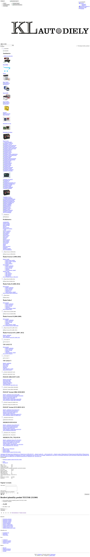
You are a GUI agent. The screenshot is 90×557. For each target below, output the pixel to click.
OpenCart (40, 554)
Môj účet (4, 547)
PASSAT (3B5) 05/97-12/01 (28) (66, 455)
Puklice (4, 245)
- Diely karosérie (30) (47, 454)
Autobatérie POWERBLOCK (9, 183)
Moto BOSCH (6, 84)
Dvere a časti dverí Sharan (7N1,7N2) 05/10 (11, 441)
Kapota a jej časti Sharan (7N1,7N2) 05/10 (11, 442)
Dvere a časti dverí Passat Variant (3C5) (10, 410)
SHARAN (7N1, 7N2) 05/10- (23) (34, 456)
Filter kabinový (8, 274)
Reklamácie (5, 533)
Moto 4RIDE (5, 64)
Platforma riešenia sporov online (9, 527)
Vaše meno (2, 485)
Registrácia (84, 4)
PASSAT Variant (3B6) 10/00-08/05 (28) (81, 455)
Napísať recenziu (22, 512)
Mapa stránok (5, 534)
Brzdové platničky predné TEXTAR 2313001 (12, 452)
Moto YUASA (6, 141)
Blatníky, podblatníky (9, 320)
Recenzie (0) (5, 462)
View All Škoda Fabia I (7, 309)
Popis (4, 461)
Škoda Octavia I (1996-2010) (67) (27, 454)
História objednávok (7, 548)
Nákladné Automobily (8, 198)
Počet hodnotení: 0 (15, 512)
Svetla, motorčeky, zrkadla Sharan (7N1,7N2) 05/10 (13, 444)
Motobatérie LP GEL (7, 123)
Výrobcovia (5, 539)
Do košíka (3, 510)
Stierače (4, 244)
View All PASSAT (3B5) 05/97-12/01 (10, 385)
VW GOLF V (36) (56, 455)
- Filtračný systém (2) (57, 454)
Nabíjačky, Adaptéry (7, 248)
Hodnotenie (2, 493)
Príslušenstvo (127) (19, 455)
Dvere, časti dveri (6, 336)
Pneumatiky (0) (12, 455)
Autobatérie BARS (6, 161)
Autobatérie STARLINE (7, 170)
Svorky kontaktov (6, 224)
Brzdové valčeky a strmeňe (10, 261)
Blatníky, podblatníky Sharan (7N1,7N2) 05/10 (12, 440)
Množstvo (2, 508)
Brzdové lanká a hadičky (10, 260)
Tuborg (4, 73)
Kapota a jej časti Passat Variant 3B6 (10, 396)
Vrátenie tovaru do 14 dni (8, 526)
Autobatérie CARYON (7, 144)
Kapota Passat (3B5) (7, 381)
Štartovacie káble (6, 225)
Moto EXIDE (5, 93)
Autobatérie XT (6, 181)
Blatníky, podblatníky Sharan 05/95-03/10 (11, 424)
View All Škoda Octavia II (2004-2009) (10, 325)
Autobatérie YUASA (7, 197)
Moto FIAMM (6, 101)
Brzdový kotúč (8, 262)
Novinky (4, 551)
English (17, 3)
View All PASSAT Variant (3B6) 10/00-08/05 (12, 400)
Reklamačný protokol (7, 521)
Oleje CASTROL (6, 232)
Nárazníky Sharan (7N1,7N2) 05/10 (10, 443)
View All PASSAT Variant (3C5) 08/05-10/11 (12, 415)
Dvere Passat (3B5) (6, 380)
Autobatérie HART (6, 166)
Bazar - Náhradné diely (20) (28, 455)
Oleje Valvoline (6, 240)
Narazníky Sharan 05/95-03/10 (9, 428)
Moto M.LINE (6, 103)
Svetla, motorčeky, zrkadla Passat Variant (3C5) (12, 414)
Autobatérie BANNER (7, 168)
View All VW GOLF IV (7, 353)
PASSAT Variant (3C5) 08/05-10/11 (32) (8, 456)
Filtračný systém (6, 271)
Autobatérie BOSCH (7, 150)
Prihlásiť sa (84, 5)
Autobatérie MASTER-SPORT (9, 159)
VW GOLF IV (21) (38, 455)
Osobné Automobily (8, 142)
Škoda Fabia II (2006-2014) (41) (14, 454)
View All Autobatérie (7, 212)
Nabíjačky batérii (6, 223)
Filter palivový (8, 275)
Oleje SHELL (5, 234)
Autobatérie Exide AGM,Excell (9, 146)
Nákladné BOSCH (6, 206)
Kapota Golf (5, 366)
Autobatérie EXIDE (7, 157)
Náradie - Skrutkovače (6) (47, 455)
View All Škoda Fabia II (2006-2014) (10, 293)
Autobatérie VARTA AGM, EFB (9, 148)
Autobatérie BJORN (7, 164)
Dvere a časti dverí (9, 266)
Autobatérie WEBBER (7, 188)
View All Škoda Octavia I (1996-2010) (10, 276)
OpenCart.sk (53, 554)
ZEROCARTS (52, 555)
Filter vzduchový (8, 273)
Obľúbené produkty (7, 550)
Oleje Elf (4, 238)
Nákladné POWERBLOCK (8, 202)
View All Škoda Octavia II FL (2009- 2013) (11, 337)
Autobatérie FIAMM (7, 186)
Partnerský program (7, 541)
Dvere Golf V (5, 365)
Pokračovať (87, 494)
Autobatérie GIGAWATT (8, 179)
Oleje (5, 229)
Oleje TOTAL (6, 236)
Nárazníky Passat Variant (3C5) (9, 413)
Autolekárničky (6, 222)
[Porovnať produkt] (3, 494)
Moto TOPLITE (6, 114)
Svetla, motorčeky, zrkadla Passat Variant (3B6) (12, 399)
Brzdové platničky (8, 263)
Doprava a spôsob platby (8, 524)
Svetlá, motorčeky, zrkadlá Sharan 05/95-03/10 (12, 429)
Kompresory (5, 247)
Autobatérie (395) (3, 454)
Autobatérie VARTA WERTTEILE (10, 155)
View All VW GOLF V (7, 369)
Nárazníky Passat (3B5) (7, 382)
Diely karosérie (6, 264)
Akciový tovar (6, 543)
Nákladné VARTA (6, 209)
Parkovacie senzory (6, 246)
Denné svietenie (6, 227)
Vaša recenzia (3, 490)
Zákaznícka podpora (7, 522)
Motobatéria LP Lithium (7, 132)
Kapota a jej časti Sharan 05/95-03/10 (10, 427)
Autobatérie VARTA (7, 153)
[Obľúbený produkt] (1, 494)
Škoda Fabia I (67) (65, 454)
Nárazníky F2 (8, 290)
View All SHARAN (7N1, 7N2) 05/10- (10, 445)
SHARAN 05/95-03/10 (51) (22, 456)
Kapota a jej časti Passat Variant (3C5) (10, 412)
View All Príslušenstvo (7, 249)
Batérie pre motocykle (8, 56)
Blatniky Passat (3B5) (7, 379)
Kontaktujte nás (6, 532)
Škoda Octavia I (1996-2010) (8, 448)
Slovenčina (20, 4)
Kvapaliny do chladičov (7, 228)
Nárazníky (7, 269)
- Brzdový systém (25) (38, 454)
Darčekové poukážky (7, 540)
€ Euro (4, 3)
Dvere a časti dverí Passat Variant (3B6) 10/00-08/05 (13, 395)
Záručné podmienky (7, 523)
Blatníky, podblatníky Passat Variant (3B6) (11, 394)
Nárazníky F (7, 307)
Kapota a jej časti (8, 268)
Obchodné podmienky (7, 519)
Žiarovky (4, 226)
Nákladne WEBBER (7, 204)
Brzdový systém (6, 259)
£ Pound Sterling (6, 4)
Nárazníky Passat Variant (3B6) (9, 398)
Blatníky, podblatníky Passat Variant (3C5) (11, 409)
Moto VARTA (6, 82)
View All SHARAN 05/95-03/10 (9, 430)
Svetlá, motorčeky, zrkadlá (10, 270)
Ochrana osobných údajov (8, 525)
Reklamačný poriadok (7, 520)
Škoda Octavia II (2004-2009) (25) (76, 454)
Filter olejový (8, 272)
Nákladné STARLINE (7, 211)
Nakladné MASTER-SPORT (8, 200)
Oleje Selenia (5, 243)
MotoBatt (5, 112)
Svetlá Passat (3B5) (6, 383)
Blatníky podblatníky (9, 265)
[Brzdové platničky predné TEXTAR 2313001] (12, 459)
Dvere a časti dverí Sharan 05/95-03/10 (10, 426)
